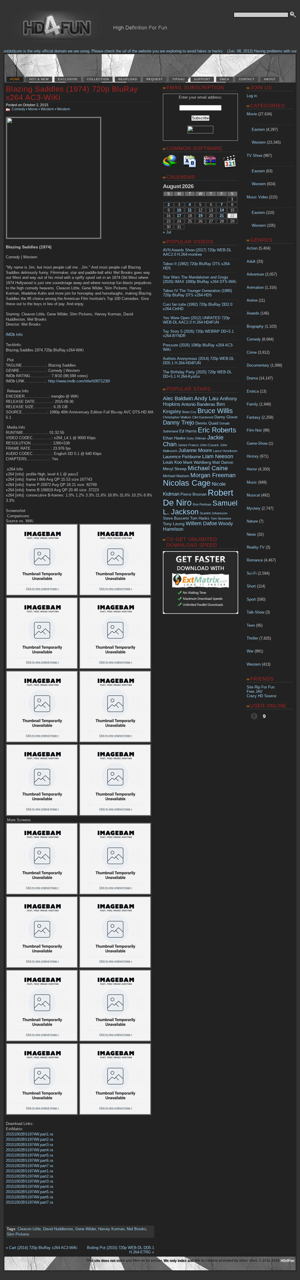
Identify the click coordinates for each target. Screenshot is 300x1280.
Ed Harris (188, 431)
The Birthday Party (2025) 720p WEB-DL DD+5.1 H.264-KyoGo (197, 374)
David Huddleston (58, 1229)
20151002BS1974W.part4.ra (29, 1150)
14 (222, 210)
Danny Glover (226, 417)
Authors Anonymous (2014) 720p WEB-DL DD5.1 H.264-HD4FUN (198, 360)
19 (200, 216)
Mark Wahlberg (197, 462)
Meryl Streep (175, 469)
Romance (255, 560)
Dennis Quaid (206, 423)
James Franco (188, 445)
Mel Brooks (136, 1229)
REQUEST (154, 79)
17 (179, 216)
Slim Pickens (18, 1234)
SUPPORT (202, 79)
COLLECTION (98, 79)
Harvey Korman (111, 1229)
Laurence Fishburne (182, 456)
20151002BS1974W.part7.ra (29, 1166)
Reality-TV (256, 547)
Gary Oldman (196, 438)
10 (179, 210)
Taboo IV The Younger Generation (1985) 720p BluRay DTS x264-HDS (197, 292)
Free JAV (254, 691)
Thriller (252, 638)
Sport (251, 599)
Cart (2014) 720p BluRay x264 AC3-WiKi (43, 1247)
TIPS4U (178, 79)
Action (252, 248)
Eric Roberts (217, 430)
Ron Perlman (202, 504)
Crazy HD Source (261, 696)
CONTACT (247, 79)
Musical (253, 495)
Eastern (258, 129)
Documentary (258, 365)
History (253, 456)
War (250, 651)
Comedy (18, 109)
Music (252, 482)
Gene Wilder (85, 1229)
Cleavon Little (29, 1229)
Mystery (253, 508)
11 (190, 210)
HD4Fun (287, 1260)
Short (251, 586)
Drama (252, 378)
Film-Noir (254, 430)
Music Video (257, 197)
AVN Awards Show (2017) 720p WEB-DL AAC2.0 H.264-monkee (197, 252)
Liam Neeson (217, 456)
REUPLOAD (127, 79)
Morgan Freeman (213, 475)
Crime (252, 352)
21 (222, 216)
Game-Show (257, 443)
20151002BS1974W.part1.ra (29, 1134)
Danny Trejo (178, 422)
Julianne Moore (195, 450)
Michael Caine (208, 468)
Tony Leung (174, 523)
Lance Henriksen (225, 451)
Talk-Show (255, 612)
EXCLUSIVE (68, 79)
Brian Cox (189, 412)
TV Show (254, 155)
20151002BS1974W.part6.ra (29, 1160)
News (251, 534)
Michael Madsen (176, 476)
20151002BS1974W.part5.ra (29, 1155)
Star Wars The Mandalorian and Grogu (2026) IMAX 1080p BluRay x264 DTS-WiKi (199, 279)
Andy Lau (206, 398)
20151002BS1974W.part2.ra (29, 1139)
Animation (255, 287)
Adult (251, 261)
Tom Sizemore (221, 518)
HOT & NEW (39, 79)
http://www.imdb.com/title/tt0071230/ (79, 381)
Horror (252, 469)
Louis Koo (172, 462)
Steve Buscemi (176, 518)
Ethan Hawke (174, 438)
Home (15, 79)
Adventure (255, 274)
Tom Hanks (199, 518)
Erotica (253, 391)
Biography (255, 326)
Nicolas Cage (187, 483)
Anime (252, 300)
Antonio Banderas (198, 404)
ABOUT (270, 79)
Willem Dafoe (201, 523)
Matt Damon (222, 463)
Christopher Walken (177, 417)
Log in (252, 96)
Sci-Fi (252, 573)
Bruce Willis (215, 411)
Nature (252, 521)
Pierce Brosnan (193, 494)
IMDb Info (14, 334)
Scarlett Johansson (213, 513)
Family (252, 404)
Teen (251, 625)
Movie (33, 109)
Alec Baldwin (178, 398)
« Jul (167, 232)
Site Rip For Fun (261, 687)
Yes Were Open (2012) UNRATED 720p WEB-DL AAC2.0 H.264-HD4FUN (196, 320)
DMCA (224, 79)
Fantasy (253, 417)
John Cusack (209, 445)
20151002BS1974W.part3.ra (29, 1144)
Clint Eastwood (202, 417)
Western (47, 109)
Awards (253, 313)
